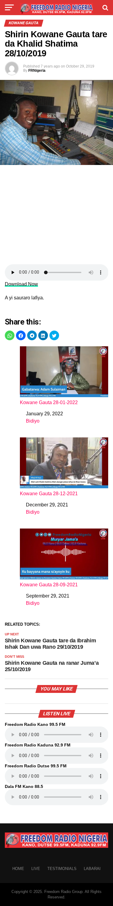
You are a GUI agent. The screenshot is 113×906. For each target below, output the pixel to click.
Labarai (92, 868)
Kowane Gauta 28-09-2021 (49, 584)
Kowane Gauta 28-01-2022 (49, 402)
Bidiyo (32, 420)
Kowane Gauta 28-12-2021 (49, 493)
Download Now (21, 284)
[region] (56, 216)
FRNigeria (37, 70)
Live (35, 868)
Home (18, 868)
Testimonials (62, 868)
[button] (9, 335)
